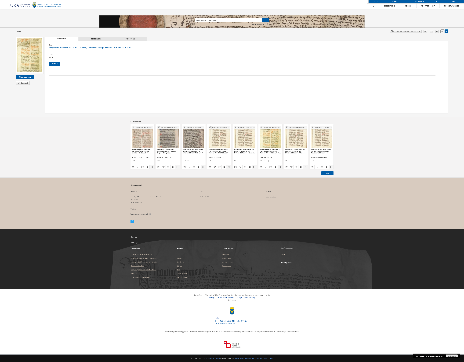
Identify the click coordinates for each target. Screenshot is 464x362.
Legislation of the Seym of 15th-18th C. (144, 258)
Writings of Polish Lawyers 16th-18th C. (144, 262)
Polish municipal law (137, 266)
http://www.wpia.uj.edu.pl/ (139, 214)
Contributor (180, 262)
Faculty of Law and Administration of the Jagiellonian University (232, 298)
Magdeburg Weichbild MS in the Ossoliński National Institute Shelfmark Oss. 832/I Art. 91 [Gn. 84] (141, 151)
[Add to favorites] (431, 31)
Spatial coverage (182, 273)
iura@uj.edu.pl (271, 197)
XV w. (51, 57)
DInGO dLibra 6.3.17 (213, 358)
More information (437, 356)
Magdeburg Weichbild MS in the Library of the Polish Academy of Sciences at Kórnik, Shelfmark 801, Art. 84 (321, 151)
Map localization (182, 277)
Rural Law (134, 273)
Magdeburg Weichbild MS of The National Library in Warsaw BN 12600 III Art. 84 (219, 151)
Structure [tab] (130, 39)
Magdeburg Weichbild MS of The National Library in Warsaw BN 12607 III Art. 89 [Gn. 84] (193, 151)
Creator (179, 258)
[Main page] (373, 5)
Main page (134, 243)
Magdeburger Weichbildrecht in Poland (143, 270)
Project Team (226, 258)
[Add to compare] (425, 31)
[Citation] (437, 31)
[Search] (265, 20)
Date (178, 270)
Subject (179, 266)
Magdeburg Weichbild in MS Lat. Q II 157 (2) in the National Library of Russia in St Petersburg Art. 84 (295, 151)
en (446, 31)
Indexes (408, 6)
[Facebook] (132, 221)
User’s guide (226, 266)
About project (428, 6)
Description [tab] (61, 39)
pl (378, 1)
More (327, 173)
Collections (389, 6)
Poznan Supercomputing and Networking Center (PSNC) (254, 358)
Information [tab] (96, 39)
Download (24, 83)
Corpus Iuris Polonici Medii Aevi (141, 254)
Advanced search (258, 24)
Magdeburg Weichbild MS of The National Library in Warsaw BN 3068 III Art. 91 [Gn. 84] (270, 151)
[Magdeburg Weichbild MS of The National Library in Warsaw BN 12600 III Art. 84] (219, 137)
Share (438, 2)
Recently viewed (451, 6)
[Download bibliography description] (142, 166)
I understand (452, 356)
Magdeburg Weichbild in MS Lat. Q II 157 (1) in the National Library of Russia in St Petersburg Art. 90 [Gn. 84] (244, 151)
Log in (283, 254)
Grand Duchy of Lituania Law (140, 277)
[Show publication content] (147, 166)
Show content (25, 77)
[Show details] (151, 166)
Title (178, 254)
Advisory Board (227, 262)
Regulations (226, 254)
